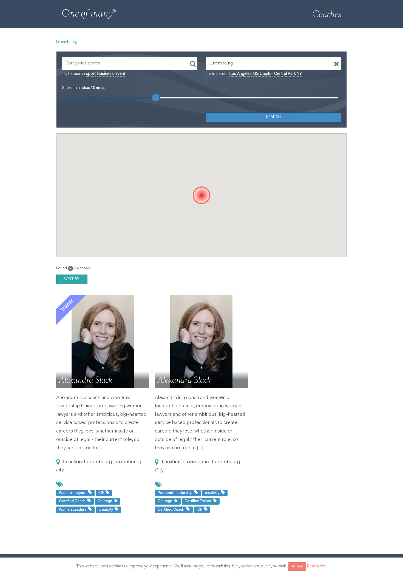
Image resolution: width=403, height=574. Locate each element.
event (120, 74)
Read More (317, 566)
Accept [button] (297, 566)
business (105, 74)
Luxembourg (66, 42)
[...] (101, 448)
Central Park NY (288, 74)
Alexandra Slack (85, 380)
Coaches (326, 14)
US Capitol (263, 74)
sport (91, 74)
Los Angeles (240, 74)
